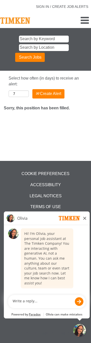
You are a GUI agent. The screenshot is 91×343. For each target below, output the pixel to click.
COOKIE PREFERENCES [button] (45, 174)
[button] (76, 20)
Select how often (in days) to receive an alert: (44, 81)
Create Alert (50, 93)
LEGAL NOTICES (46, 196)
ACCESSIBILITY (45, 185)
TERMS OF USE (45, 207)
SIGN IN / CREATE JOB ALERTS (62, 7)
